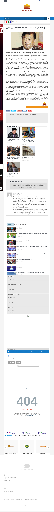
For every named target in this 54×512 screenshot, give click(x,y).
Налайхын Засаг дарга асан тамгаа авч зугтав (12, 174)
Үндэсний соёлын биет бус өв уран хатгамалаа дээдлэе (27, 240)
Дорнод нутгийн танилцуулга (14, 294)
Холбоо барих (7, 480)
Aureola (42, 505)
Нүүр (5, 474)
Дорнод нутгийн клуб (12, 281)
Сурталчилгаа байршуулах (9, 475)
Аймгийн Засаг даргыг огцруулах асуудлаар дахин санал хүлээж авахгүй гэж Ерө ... (28, 141)
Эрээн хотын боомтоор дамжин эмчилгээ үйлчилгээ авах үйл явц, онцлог (30, 266)
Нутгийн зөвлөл (11, 279)
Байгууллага (10, 302)
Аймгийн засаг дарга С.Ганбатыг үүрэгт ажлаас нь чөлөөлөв (13, 158)
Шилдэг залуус (11, 312)
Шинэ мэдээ (10, 224)
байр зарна (15, 21)
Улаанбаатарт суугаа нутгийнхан (14, 284)
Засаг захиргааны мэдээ (13, 292)
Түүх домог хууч (11, 297)
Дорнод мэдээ (11, 276)
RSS (5, 482)
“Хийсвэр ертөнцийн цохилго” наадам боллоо (25, 227)
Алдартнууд (10, 307)
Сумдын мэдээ (11, 289)
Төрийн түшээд (11, 310)
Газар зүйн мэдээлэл (12, 299)
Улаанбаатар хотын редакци (10, 477)
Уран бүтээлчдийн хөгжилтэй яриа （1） (24, 259)
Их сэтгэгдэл (23, 224)
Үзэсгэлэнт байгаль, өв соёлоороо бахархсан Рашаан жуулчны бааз (30, 272)
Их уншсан (16, 224)
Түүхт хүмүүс (10, 305)
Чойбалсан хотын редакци (9, 478)
